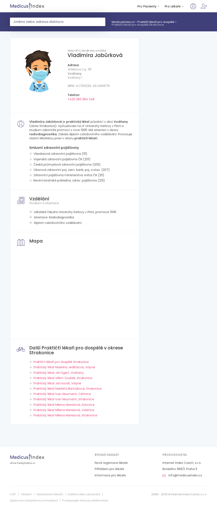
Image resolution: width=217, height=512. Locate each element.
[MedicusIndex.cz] (27, 457)
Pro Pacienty (146, 6)
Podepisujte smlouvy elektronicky (85, 500)
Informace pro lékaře (110, 475)
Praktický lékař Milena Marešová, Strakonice (65, 415)
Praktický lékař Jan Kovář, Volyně (57, 383)
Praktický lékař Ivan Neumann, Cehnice (62, 394)
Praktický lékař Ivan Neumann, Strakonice (63, 399)
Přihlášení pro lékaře (109, 469)
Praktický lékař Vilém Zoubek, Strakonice (62, 378)
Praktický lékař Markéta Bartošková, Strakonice (67, 388)
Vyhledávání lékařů (49, 494)
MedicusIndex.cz (27, 6)
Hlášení (26, 494)
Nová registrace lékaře (111, 463)
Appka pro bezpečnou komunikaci (34, 500)
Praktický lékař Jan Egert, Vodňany (58, 373)
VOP (13, 494)
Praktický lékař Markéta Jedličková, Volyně (64, 367)
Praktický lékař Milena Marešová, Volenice (63, 410)
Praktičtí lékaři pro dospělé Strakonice (138, 25)
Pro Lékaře (173, 6)
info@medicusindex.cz (185, 475)
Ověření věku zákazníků (83, 494)
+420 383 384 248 (81, 99)
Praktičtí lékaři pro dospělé (156, 22)
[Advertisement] (176, 64)
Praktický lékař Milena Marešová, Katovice (64, 405)
